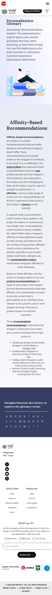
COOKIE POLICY (25, 588)
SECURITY (26, 591)
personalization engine (23, 259)
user (37, 170)
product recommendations (21, 281)
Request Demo (32, 11)
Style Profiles (13, 167)
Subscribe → (26, 555)
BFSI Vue (26, 539)
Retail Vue (12, 539)
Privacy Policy (10, 588)
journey (26, 204)
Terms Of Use (41, 588)
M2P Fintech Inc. (20, 585)
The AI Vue (40, 539)
